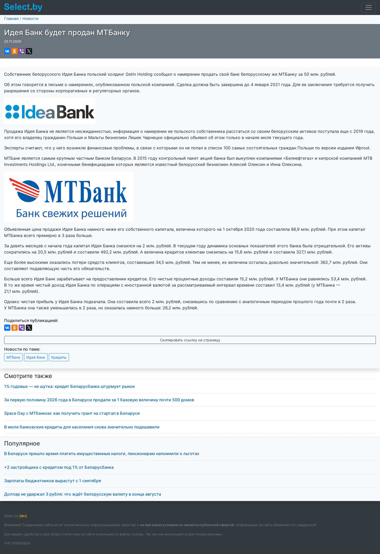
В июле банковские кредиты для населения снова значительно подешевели (81, 426)
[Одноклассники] (14, 51)
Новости (30, 18)
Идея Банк (35, 357)
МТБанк (13, 357)
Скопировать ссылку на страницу (190, 340)
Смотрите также (28, 376)
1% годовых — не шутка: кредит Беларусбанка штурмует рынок (69, 386)
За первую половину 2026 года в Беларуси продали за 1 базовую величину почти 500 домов (99, 399)
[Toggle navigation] (368, 7)
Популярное (22, 443)
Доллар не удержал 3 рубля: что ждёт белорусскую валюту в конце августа (82, 494)
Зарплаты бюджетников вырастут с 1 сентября (52, 480)
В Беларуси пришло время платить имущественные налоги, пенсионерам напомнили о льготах (101, 453)
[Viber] (22, 51)
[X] (29, 51)
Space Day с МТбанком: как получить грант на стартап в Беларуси (72, 413)
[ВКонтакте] (7, 51)
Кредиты (59, 357)
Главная (11, 18)
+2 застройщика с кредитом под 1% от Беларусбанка (59, 467)
